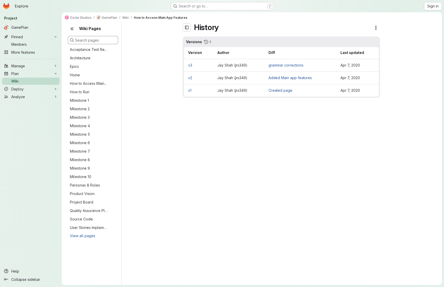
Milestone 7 (80, 151)
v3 (190, 65)
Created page (280, 90)
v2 (190, 78)
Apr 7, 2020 (350, 65)
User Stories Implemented (89, 227)
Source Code (81, 219)
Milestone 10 (80, 176)
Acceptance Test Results (89, 49)
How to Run (79, 92)
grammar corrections (286, 65)
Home (75, 75)
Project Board (81, 202)
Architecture (80, 58)
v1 (189, 90)
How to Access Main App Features (89, 83)
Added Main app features (290, 78)
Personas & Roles (85, 185)
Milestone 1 (79, 100)
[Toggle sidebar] (187, 27)
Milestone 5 (80, 134)
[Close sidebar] (72, 29)
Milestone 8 (80, 160)
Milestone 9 (80, 168)
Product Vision (82, 193)
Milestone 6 (80, 143)
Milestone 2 (80, 109)
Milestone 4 (80, 126)
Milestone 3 (80, 117)
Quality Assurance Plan (89, 210)
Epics (74, 66)
